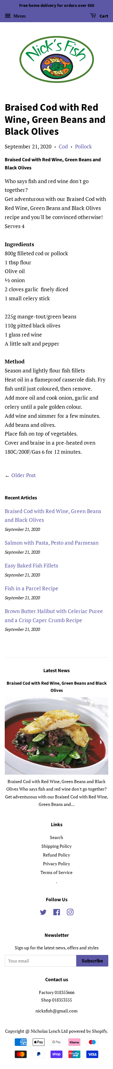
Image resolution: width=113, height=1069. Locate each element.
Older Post (23, 475)
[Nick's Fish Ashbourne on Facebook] (56, 913)
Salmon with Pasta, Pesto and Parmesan (52, 542)
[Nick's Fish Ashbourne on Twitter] (43, 913)
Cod (63, 146)
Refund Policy (56, 855)
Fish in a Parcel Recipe (31, 588)
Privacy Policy (56, 864)
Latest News (56, 670)
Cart (103, 16)
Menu (19, 16)
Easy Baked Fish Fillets (31, 565)
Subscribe (92, 960)
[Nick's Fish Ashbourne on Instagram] (70, 913)
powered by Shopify (88, 1031)
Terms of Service (56, 872)
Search (56, 837)
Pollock (83, 146)
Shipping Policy (56, 846)
